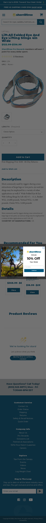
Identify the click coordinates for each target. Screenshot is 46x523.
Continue (34, 270)
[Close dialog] (43, 248)
